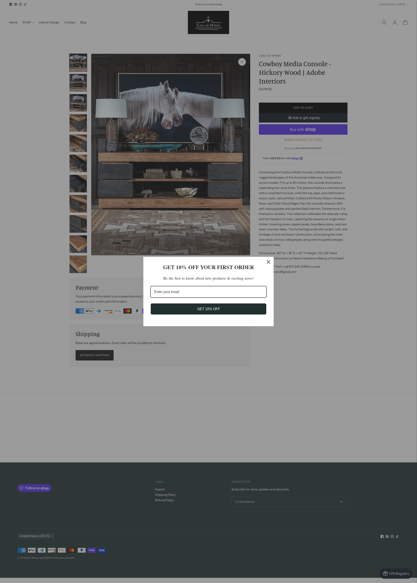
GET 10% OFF (208, 309)
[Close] (268, 262)
